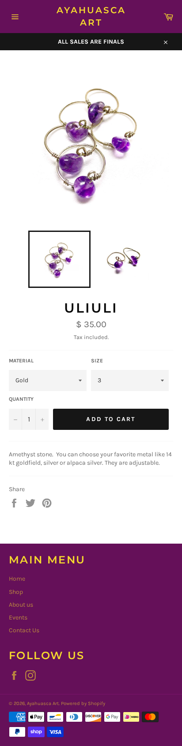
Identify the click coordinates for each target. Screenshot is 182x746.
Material (21, 361)
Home (17, 578)
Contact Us (24, 630)
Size (97, 361)
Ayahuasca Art (91, 16)
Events (18, 617)
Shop (16, 592)
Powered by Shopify (83, 703)
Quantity (21, 399)
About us (21, 604)
